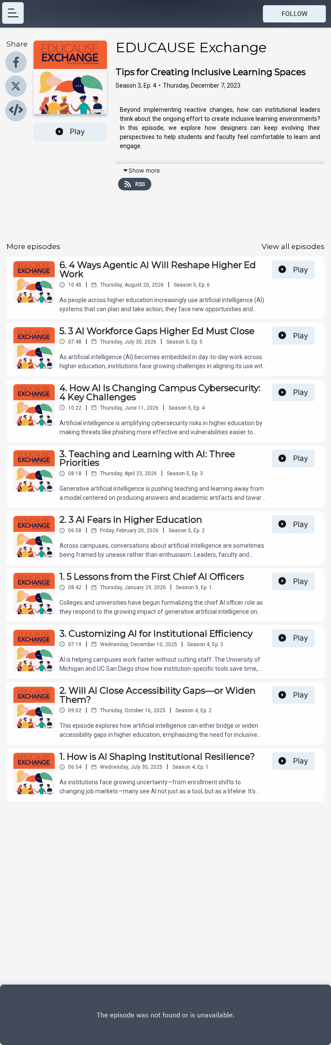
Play (77, 131)
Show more (144, 170)
